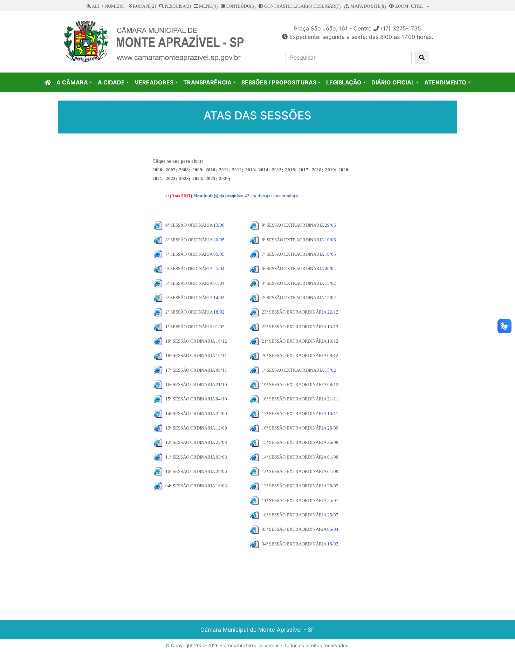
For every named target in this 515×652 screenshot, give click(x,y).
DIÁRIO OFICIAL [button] (392, 82)
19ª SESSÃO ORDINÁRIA (190, 341)
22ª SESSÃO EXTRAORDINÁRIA (294, 326)
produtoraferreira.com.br (251, 645)
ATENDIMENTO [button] (445, 82)
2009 (197, 169)
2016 (290, 169)
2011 (223, 169)
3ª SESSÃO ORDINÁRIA (188, 297)
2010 (210, 169)
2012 (237, 169)
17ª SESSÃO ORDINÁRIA (190, 370)
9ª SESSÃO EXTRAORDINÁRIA (293, 225)
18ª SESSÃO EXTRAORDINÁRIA (294, 399)
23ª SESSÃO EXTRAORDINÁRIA (294, 312)
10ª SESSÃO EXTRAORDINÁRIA (294, 514)
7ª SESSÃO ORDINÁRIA (188, 254)
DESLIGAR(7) (327, 6)
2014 (263, 169)
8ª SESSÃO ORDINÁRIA (188, 239)
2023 (184, 178)
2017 (303, 169)
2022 (171, 178)
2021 (157, 178)
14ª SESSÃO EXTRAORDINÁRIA (294, 457)
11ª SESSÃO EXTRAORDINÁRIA (294, 500)
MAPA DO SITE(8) (367, 6)
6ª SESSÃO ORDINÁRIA (188, 268)
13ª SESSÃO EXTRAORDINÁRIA (294, 471)
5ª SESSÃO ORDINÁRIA (188, 283)
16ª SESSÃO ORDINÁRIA (190, 384)
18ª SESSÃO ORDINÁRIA (190, 355)
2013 (250, 169)
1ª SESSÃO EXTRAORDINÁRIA (293, 370)
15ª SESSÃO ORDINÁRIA (190, 399)
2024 (197, 178)
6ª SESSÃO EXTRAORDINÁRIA (293, 268)
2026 (224, 178)
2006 (157, 169)
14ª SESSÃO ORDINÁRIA (190, 413)
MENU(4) (208, 6)
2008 (184, 169)
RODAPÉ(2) (144, 6)
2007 (171, 169)
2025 (210, 178)
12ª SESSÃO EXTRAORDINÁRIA (294, 485)
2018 (317, 169)
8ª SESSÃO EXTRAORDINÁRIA (293, 239)
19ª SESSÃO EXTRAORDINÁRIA (294, 384)
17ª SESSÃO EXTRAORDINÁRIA (294, 413)
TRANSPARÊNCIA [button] (207, 82)
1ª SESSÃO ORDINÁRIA (188, 326)
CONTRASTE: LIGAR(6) (287, 6)
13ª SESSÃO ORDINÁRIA (190, 428)
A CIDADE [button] (111, 82)
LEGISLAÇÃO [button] (344, 82)
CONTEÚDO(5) (240, 6)
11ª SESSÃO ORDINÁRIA (190, 457)
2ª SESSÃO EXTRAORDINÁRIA (293, 297)
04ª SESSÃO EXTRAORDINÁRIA (294, 544)
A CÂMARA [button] (72, 82)
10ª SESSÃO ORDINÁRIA (190, 471)
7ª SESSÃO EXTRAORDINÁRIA (293, 254)
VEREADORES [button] (154, 82)
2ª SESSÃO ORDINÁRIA (188, 312)
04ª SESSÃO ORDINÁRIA (190, 485)
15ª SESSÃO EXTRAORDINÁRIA (294, 442)
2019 (330, 169)
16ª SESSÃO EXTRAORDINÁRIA (294, 428)
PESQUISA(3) (177, 6)
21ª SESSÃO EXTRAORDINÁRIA (294, 341)
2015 (277, 169)
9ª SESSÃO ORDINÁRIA (188, 225)
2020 (343, 169)
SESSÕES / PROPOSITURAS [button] (278, 82)
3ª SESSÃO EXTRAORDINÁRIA (293, 283)
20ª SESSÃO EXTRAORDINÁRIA (294, 355)
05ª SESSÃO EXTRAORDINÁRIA (294, 529)
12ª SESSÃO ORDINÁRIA (190, 442)
